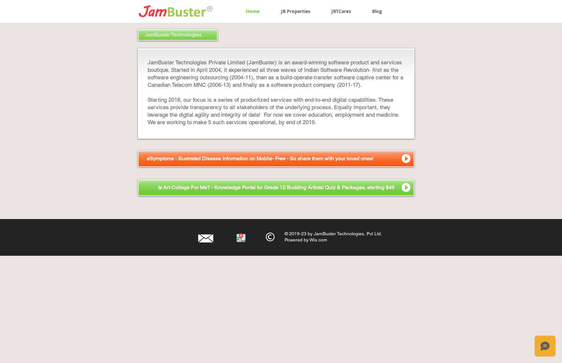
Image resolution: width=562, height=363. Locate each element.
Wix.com (318, 239)
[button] (178, 35)
